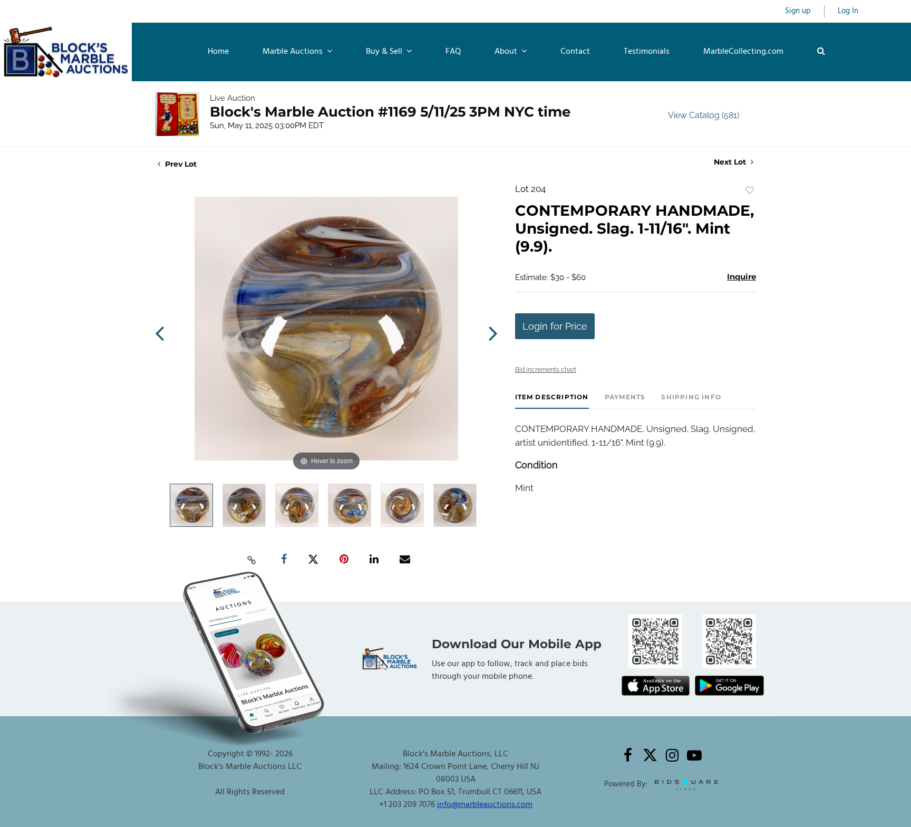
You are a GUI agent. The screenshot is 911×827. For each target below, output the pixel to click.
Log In (848, 11)
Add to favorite (749, 190)
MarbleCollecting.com (743, 52)
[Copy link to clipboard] (252, 559)
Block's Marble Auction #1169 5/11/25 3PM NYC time (390, 111)
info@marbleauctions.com (484, 805)
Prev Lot (180, 164)
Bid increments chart (545, 369)
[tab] (552, 401)
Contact (575, 52)
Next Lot (731, 162)
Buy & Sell (385, 52)
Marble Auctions (294, 52)
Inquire (741, 277)
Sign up (798, 11)
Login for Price (554, 326)
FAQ (453, 52)
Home (218, 52)
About (507, 52)
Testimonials (647, 52)
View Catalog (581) (703, 115)
